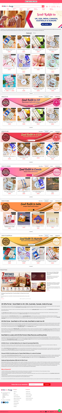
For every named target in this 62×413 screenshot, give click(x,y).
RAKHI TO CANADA (21, 9)
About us (15, 391)
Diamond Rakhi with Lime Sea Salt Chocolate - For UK (38, 50)
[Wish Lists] (50, 6)
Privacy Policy (16, 394)
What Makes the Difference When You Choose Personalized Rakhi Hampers (53, 284)
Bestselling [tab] (41, 96)
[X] (4, 402)
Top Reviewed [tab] (57, 96)
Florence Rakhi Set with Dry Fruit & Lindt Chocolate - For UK (9, 50)
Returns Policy (16, 401)
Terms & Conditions (17, 396)
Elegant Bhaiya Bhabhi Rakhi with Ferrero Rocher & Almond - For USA (24, 157)
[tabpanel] (31, 19)
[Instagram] (6, 402)
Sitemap (15, 406)
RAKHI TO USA (14, 9)
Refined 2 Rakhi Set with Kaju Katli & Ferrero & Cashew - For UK (38, 89)
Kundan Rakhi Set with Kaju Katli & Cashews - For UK (24, 68)
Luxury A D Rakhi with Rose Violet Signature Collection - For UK (9, 89)
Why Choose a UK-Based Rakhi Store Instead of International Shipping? (53, 273)
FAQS (14, 393)
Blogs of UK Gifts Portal (17, 398)
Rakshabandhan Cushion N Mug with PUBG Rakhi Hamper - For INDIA (9, 226)
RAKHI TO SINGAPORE (51, 9)
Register (54, 6)
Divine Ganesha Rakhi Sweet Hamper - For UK (23, 89)
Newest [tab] (51, 96)
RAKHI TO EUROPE (43, 9)
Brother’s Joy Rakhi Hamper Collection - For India (38, 226)
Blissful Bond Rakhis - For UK (38, 68)
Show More (31, 93)
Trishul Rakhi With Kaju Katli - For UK (9, 68)
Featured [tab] (28, 33)
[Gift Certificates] (47, 6)
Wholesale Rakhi (16, 403)
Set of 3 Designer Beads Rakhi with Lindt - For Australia (38, 261)
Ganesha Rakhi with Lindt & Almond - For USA (9, 157)
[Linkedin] (7, 402)
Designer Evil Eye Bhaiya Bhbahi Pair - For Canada (24, 191)
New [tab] (34, 33)
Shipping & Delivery (17, 399)
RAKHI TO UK (8, 9)
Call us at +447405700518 (6, 399)
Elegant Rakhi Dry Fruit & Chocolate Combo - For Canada (52, 89)
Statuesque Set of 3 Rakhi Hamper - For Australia (9, 261)
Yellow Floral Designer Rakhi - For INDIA (52, 225)
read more (2, 298)
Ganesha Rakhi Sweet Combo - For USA (38, 156)
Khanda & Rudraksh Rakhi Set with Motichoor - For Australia (52, 261)
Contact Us (15, 404)
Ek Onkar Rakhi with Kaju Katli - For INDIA (24, 225)
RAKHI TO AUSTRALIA (36, 9)
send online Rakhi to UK (27, 315)
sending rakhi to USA (35, 309)
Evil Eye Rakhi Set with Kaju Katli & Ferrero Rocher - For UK (52, 50)
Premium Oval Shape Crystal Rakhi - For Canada (52, 192)
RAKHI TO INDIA (28, 9)
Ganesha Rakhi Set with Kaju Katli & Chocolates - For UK (52, 68)
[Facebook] (2, 402)
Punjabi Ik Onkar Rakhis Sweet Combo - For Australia (24, 261)
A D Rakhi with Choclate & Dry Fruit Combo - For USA (52, 157)
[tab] (4, 96)
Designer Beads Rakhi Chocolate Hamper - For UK (23, 50)
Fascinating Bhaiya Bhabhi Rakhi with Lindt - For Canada (38, 191)
